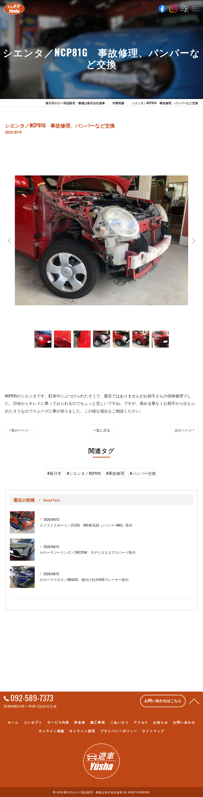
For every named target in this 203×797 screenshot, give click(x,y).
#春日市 (54, 473)
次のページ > (184, 430)
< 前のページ (18, 430)
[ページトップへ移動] (194, 701)
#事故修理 (115, 473)
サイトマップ (153, 730)
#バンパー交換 (143, 473)
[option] (101, 240)
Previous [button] (10, 240)
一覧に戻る (101, 430)
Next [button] (193, 240)
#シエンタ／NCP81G (84, 473)
